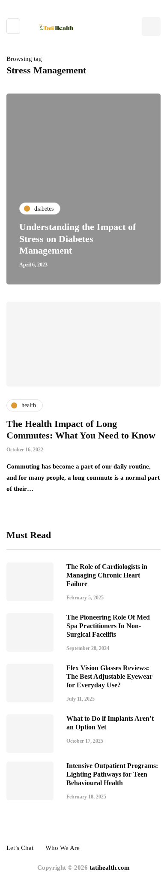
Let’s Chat (19, 847)
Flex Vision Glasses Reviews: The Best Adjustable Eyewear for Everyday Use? (109, 676)
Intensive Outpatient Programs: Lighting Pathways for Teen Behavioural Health (112, 774)
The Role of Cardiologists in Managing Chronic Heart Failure (106, 575)
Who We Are (62, 847)
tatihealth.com (109, 867)
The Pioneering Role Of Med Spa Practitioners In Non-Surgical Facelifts (108, 626)
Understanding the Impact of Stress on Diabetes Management (77, 238)
